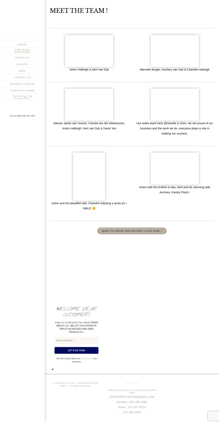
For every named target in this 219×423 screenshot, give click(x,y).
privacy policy (87, 358)
